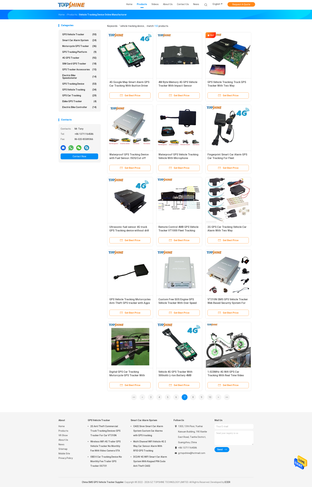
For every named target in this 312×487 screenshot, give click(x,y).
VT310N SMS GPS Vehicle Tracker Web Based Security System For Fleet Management (228, 303)
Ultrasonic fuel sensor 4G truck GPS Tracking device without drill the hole (129, 230)
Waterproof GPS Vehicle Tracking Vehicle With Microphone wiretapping (178, 158)
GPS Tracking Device (79, 83)
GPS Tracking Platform (79, 52)
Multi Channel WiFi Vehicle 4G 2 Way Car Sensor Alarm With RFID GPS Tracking (149, 446)
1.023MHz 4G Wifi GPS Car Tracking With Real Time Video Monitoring (226, 375)
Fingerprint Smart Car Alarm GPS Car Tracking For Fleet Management (227, 158)
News (61, 444)
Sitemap (62, 449)
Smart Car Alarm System (79, 40)
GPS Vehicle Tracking (79, 89)
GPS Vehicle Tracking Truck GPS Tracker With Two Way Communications (227, 86)
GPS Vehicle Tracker (79, 34)
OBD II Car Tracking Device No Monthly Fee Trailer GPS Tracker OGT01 (106, 461)
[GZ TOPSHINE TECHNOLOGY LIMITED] (71, 5)
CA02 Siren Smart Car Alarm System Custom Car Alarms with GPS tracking (148, 431)
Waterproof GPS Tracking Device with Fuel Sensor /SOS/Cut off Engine (129, 158)
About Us (63, 440)
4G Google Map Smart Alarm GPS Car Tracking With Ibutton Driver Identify (129, 86)
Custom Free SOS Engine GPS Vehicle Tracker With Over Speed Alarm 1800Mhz (177, 303)
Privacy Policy (65, 458)
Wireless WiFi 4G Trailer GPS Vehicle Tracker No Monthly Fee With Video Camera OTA (105, 446)
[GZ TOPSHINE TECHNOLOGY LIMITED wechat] (78, 147)
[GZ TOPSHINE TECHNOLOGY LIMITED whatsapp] (71, 147)
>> (227, 397)
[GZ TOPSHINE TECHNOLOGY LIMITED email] (63, 147)
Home (61, 426)
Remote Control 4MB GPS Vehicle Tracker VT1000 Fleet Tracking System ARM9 (178, 230)
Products (63, 431)
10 (210, 397)
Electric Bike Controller (79, 107)
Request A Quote (241, 4)
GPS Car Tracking (79, 95)
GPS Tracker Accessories (79, 69)
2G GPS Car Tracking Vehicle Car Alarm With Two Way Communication (227, 230)
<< (134, 397)
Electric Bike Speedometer (79, 76)
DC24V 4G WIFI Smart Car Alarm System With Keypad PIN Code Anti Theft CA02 (150, 461)
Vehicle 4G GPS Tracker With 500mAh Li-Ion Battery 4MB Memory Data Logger (175, 375)
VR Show (63, 435)
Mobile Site (64, 453)
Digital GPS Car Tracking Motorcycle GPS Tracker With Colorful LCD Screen (127, 375)
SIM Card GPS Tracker (79, 63)
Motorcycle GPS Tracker (79, 46)
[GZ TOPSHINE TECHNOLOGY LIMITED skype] (86, 147)
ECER (227, 482)
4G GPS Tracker (79, 58)
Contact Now (79, 156)
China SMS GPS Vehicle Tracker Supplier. (103, 482)
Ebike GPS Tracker (79, 101)
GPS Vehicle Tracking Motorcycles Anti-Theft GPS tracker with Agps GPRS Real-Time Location (130, 303)
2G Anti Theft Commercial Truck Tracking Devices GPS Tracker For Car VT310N (105, 431)
